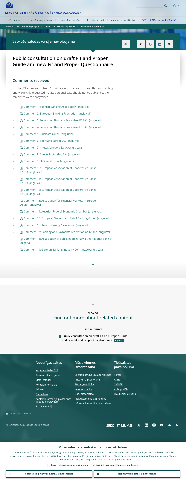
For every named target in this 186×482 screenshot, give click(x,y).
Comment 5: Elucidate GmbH (42, 134)
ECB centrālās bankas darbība (157, 20)
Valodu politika (83, 389)
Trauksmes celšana (125, 394)
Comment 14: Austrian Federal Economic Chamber (55, 211)
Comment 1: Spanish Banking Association (50, 107)
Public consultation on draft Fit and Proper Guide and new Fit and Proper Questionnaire (94, 338)
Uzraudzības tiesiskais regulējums (59, 27)
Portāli (117, 375)
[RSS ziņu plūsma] (177, 425)
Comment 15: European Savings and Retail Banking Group (60, 218)
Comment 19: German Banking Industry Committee (56, 250)
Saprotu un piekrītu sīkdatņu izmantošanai (49, 474)
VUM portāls (121, 389)
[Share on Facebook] (150, 44)
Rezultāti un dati (95, 20)
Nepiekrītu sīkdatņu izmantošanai (137, 474)
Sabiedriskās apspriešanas (92, 27)
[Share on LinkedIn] (160, 44)
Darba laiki (42, 394)
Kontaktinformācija (46, 385)
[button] (170, 6)
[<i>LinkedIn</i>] (146, 425)
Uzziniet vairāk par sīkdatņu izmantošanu (116, 465)
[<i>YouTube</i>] (161, 425)
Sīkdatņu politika (84, 384)
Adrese (40, 389)
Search (165, 5)
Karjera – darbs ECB (47, 370)
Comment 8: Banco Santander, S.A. (45, 154)
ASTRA (117, 380)
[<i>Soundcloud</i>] (169, 425)
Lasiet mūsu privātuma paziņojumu (69, 465)
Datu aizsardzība (84, 394)
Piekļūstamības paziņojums (90, 399)
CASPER (118, 384)
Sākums (9, 27)
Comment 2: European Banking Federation (50, 114)
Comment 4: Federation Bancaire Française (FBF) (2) (56, 127)
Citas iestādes (43, 380)
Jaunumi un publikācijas (123, 20)
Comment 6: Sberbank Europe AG (45, 141)
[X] (138, 425)
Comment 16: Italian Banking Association (49, 225)
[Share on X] (141, 44)
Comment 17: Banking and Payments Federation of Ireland (60, 232)
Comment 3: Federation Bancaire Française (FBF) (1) (56, 120)
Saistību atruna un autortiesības (93, 375)
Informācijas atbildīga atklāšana (93, 403)
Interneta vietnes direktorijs (20, 414)
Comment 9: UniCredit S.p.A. (42, 161)
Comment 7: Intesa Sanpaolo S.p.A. (46, 148)
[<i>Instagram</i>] (154, 425)
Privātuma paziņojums (87, 380)
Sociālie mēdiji (44, 406)
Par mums (14, 20)
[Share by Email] (169, 44)
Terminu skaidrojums (48, 375)
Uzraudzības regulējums (39, 20)
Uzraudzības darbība (69, 20)
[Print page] (126, 44)
